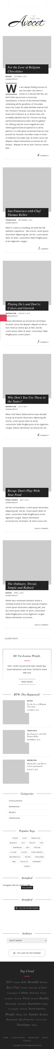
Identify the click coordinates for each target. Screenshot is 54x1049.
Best (27, 848)
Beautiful (13, 843)
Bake (14, 862)
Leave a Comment (41, 528)
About (45, 1037)
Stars (45, 1019)
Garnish (34, 998)
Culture (13, 852)
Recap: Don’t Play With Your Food (24, 492)
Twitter (10, 155)
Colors (24, 852)
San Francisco (14, 857)
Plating (27, 866)
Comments (42, 155)
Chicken (23, 987)
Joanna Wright (12, 79)
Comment (43, 248)
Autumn (16, 982)
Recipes (9, 76)
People (15, 838)
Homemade (36, 862)
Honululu (22, 1003)
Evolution (9, 998)
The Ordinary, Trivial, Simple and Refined (22, 585)
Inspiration (11, 313)
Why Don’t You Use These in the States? (27, 399)
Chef (41, 843)
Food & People (12, 500)
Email (21, 155)
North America (37, 852)
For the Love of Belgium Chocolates (24, 69)
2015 (23, 843)
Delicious (24, 862)
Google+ (17, 155)
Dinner (43, 992)
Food (24, 838)
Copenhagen (12, 992)
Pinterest (14, 155)
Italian (45, 1003)
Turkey (34, 1024)
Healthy (32, 843)
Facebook (6, 155)
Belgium (43, 982)
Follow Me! (27, 887)
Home (5, 1037)
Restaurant (39, 857)
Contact (27, 1040)
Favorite (18, 998)
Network (23, 1008)
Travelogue (11, 220)
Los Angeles (13, 1008)
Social (38, 1019)
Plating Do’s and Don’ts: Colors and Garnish (24, 306)
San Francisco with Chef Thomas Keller (24, 212)
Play (25, 1014)
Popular (37, 848)
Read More (27, 681)
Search (50, 3)
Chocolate (33, 987)
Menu (4, 3)
